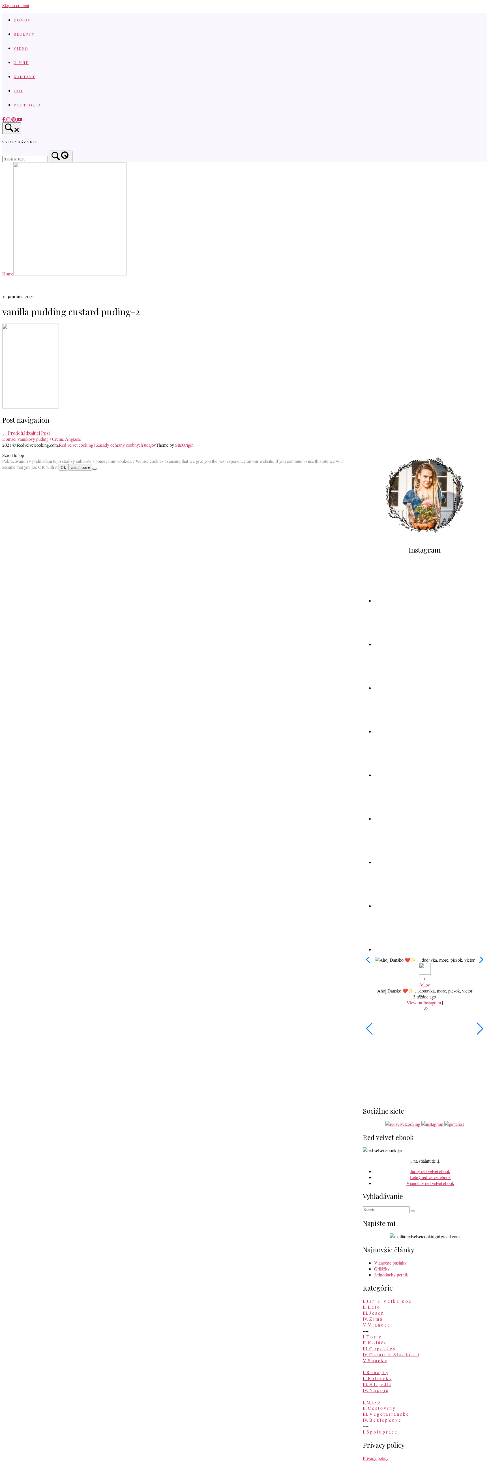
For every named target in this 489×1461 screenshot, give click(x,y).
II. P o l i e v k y (377, 1378)
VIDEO (21, 48)
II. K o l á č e (374, 1343)
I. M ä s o (371, 1402)
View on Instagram (424, 1003)
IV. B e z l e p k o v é (382, 1420)
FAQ (18, 90)
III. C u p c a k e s (379, 1348)
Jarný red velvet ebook (430, 1171)
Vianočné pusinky (390, 1263)
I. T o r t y (372, 1337)
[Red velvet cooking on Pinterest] (14, 119)
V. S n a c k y (375, 1360)
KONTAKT (24, 76)
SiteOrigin (184, 445)
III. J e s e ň (373, 1313)
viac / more (80, 467)
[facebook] (4, 119)
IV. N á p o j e (375, 1390)
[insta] (8, 119)
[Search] (60, 156)
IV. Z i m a (372, 1319)
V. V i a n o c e (376, 1325)
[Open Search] (11, 128)
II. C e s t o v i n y (379, 1408)
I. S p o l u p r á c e (380, 1432)
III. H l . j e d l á (377, 1384)
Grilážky (382, 1269)
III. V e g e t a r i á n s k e (385, 1414)
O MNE (21, 62)
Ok (63, 467)
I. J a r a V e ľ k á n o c (387, 1301)
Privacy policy (376, 1458)
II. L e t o (371, 1307)
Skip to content (15, 5)
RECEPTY (24, 34)
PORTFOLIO (27, 104)
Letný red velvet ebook (430, 1177)
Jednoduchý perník (391, 1275)
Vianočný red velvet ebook (430, 1183)
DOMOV (22, 19)
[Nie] (94, 469)
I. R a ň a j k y (375, 1372)
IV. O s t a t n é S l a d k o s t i (391, 1354)
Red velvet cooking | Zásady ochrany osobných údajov (107, 445)
